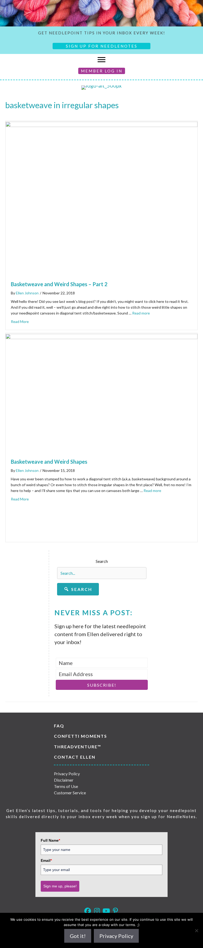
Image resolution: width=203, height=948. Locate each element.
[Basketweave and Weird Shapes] (101, 337)
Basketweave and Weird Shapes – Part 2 (59, 284)
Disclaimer (63, 779)
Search (102, 561)
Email (46, 860)
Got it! (78, 936)
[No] (196, 930)
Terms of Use (66, 786)
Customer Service (70, 792)
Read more (141, 313)
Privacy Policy (67, 773)
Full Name (50, 840)
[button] (78, 589)
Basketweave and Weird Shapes (49, 461)
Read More (20, 321)
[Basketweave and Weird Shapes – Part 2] (101, 125)
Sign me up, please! (60, 886)
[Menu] (101, 59)
